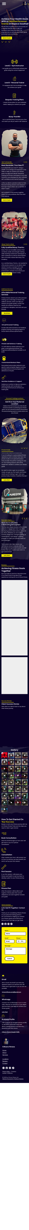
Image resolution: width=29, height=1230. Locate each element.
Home (4, 1050)
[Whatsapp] (2, 924)
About (4, 1052)
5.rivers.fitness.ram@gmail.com (11, 992)
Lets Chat (5, 1012)
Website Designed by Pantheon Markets (12, 1079)
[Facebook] (5, 924)
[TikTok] (11, 924)
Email (7, 938)
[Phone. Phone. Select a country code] (19, 941)
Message (8, 946)
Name (7, 930)
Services (5, 1055)
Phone (18, 938)
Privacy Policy (6, 1071)
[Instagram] (8, 924)
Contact (4, 1063)
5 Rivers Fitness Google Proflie (11, 1032)
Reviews (5, 1061)
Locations (5, 1059)
